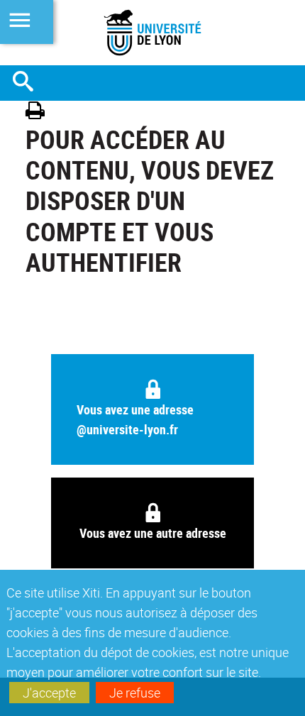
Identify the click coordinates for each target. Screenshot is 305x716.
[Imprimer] (40, 112)
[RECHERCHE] (28, 83)
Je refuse (134, 692)
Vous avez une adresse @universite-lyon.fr (135, 419)
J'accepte (49, 692)
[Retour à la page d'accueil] (152, 32)
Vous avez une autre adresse (152, 532)
